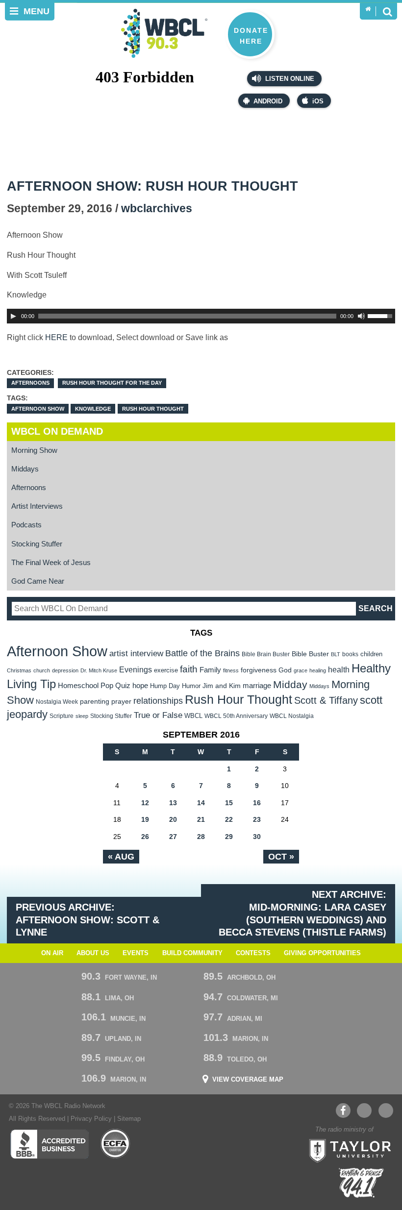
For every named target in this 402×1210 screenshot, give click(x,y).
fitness (231, 670)
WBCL (193, 715)
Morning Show (34, 450)
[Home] (368, 9)
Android (267, 101)
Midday (290, 684)
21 (201, 819)
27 (173, 836)
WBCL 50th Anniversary (236, 716)
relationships (158, 700)
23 (257, 819)
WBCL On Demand (57, 431)
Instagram (385, 1110)
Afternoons (30, 383)
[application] (201, 316)
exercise (166, 670)
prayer (121, 701)
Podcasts (26, 524)
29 (229, 836)
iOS (318, 101)
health (339, 669)
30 (257, 836)
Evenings (135, 670)
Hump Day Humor (175, 686)
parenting (94, 701)
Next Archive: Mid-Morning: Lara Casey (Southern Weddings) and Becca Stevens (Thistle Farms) (302, 913)
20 (173, 819)
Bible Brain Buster (266, 654)
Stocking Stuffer (36, 544)
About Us (92, 953)
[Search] (387, 11)
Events (136, 953)
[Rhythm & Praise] (361, 1182)
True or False (158, 715)
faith (189, 669)
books (350, 654)
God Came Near (37, 581)
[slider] (381, 315)
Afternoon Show (37, 409)
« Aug (121, 857)
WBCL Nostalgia (292, 716)
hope (140, 686)
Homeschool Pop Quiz (94, 686)
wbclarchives (156, 208)
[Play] (13, 316)
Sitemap (129, 1118)
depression (65, 670)
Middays (25, 469)
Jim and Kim (221, 686)
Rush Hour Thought (153, 409)
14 (201, 803)
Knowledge (93, 409)
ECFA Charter (115, 1144)
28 (201, 836)
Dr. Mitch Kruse (98, 670)
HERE (56, 337)
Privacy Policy (91, 1118)
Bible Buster (310, 654)
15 (229, 803)
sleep (81, 716)
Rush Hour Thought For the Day (112, 383)
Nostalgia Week (57, 701)
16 (257, 803)
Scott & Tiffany (326, 700)
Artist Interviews (37, 506)
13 (173, 803)
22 (229, 819)
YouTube (364, 1110)
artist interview (136, 653)
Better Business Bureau (49, 1144)
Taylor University (347, 1149)
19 (145, 819)
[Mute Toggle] (361, 316)
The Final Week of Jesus (51, 562)
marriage (257, 686)
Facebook (343, 1110)
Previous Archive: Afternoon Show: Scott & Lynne (87, 920)
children (371, 654)
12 (145, 803)
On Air (52, 953)
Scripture (62, 716)
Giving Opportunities (322, 953)
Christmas (19, 670)
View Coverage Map (247, 1080)
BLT (335, 654)
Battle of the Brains (202, 653)
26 (145, 836)
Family (210, 670)
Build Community (192, 953)
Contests (253, 953)
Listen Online (288, 78)
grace (300, 670)
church (41, 670)
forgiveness (258, 670)
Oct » (281, 857)
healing (317, 670)
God (285, 670)
